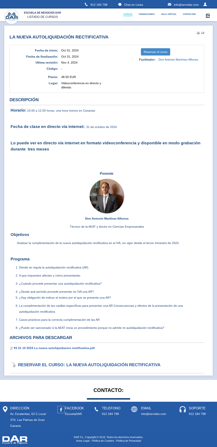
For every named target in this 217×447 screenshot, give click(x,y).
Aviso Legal (83, 440)
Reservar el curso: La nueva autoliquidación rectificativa (89, 364)
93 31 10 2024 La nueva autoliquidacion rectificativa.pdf (54, 348)
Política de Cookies (103, 440)
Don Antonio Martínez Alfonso (178, 59)
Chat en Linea (134, 4)
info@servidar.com (186, 4)
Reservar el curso (155, 52)
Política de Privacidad (128, 440)
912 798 (98, 4)
